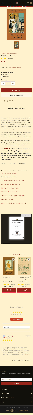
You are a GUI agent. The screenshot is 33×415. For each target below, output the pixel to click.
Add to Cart (24, 290)
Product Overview (16, 108)
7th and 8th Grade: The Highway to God (13, 203)
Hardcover (6, 76)
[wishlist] (13, 259)
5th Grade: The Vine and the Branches (12, 195)
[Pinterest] (12, 101)
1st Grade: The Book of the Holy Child (12, 180)
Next (30, 275)
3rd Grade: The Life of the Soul (10, 188)
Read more (27, 354)
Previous (2, 275)
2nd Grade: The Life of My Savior (11, 184)
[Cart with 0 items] (31, 3)
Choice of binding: (7, 72)
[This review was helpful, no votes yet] (26, 360)
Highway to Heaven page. (9, 173)
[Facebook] (2, 101)
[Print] (7, 101)
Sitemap (26, 407)
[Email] (4, 101)
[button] (16, 6)
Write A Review (16, 319)
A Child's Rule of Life (24, 281)
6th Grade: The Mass (7, 199)
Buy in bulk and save (15, 67)
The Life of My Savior (8, 281)
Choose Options (9, 290)
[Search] (28, 3)
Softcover (5, 74)
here (24, 145)
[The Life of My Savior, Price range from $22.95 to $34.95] (9, 266)
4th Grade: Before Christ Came (10, 192)
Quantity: (4, 80)
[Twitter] (10, 101)
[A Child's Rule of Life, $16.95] (24, 266)
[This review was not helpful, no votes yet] (28, 360)
